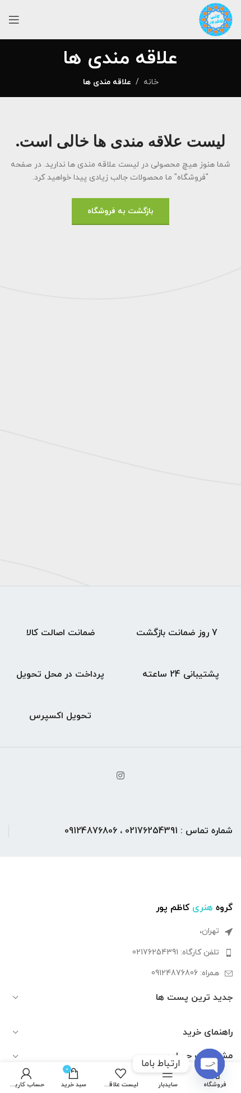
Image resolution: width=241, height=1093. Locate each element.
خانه (151, 82)
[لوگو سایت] (216, 18)
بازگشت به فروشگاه (120, 211)
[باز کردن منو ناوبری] (14, 19)
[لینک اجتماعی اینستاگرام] (120, 776)
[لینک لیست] (120, 953)
